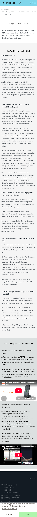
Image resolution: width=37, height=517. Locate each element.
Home (3, 12)
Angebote (11, 12)
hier (9, 429)
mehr (34, 12)
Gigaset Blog (8, 377)
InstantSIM (7, 14)
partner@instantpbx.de (11, 498)
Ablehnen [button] (9, 514)
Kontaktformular (9, 502)
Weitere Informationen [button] (9, 509)
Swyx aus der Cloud (23, 12)
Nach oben (32, 479)
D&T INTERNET (8, 3)
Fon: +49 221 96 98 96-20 (12, 492)
